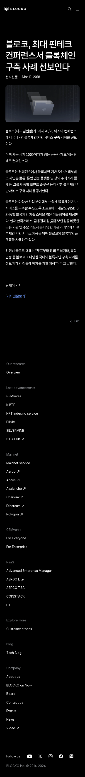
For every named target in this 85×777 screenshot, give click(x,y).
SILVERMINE (15, 430)
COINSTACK (15, 596)
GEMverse (13, 396)
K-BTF (10, 405)
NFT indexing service (22, 413)
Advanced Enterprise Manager (29, 571)
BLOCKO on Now (19, 685)
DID (9, 605)
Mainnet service (18, 463)
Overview (13, 372)
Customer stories (19, 629)
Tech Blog (14, 653)
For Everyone (16, 538)
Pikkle (10, 422)
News (10, 719)
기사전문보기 (16, 295)
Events (11, 711)
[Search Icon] (69, 9)
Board (10, 694)
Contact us (14, 702)
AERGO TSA (15, 588)
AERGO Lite (15, 579)
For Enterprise (16, 547)
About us (13, 677)
